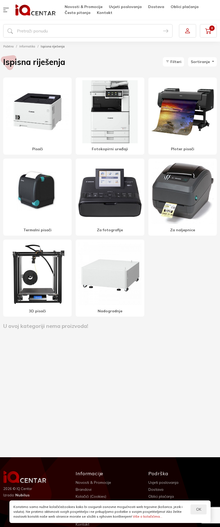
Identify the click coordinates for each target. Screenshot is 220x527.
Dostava (156, 6)
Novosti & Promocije (83, 6)
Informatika (27, 46)
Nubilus (22, 495)
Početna (8, 46)
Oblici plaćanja (185, 6)
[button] (7, 10)
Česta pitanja (77, 12)
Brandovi (83, 489)
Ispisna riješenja (53, 46)
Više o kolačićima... (147, 516)
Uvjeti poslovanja (125, 6)
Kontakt (104, 12)
